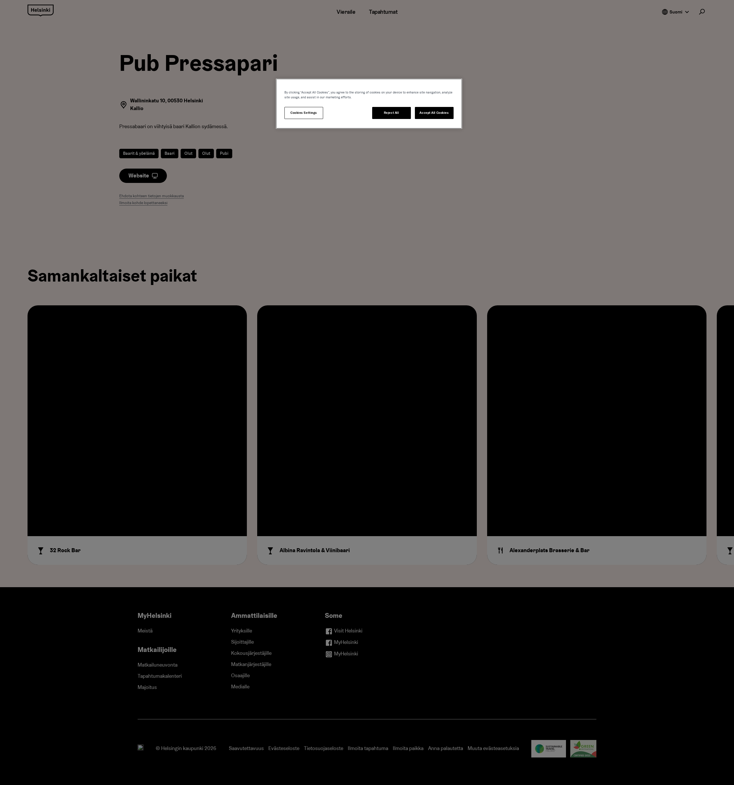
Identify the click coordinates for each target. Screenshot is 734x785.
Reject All (391, 112)
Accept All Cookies (434, 112)
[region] (369, 104)
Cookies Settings (303, 112)
